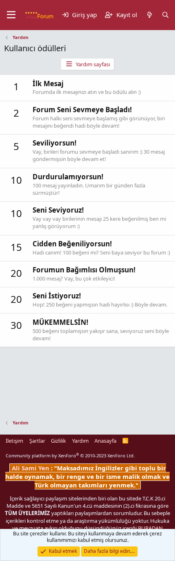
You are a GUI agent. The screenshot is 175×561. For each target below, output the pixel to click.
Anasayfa (105, 440)
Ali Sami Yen (31, 468)
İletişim (14, 440)
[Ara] (165, 14)
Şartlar (37, 440)
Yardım (80, 440)
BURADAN (150, 528)
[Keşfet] (149, 14)
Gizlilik (58, 440)
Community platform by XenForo (70, 455)
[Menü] (11, 15)
